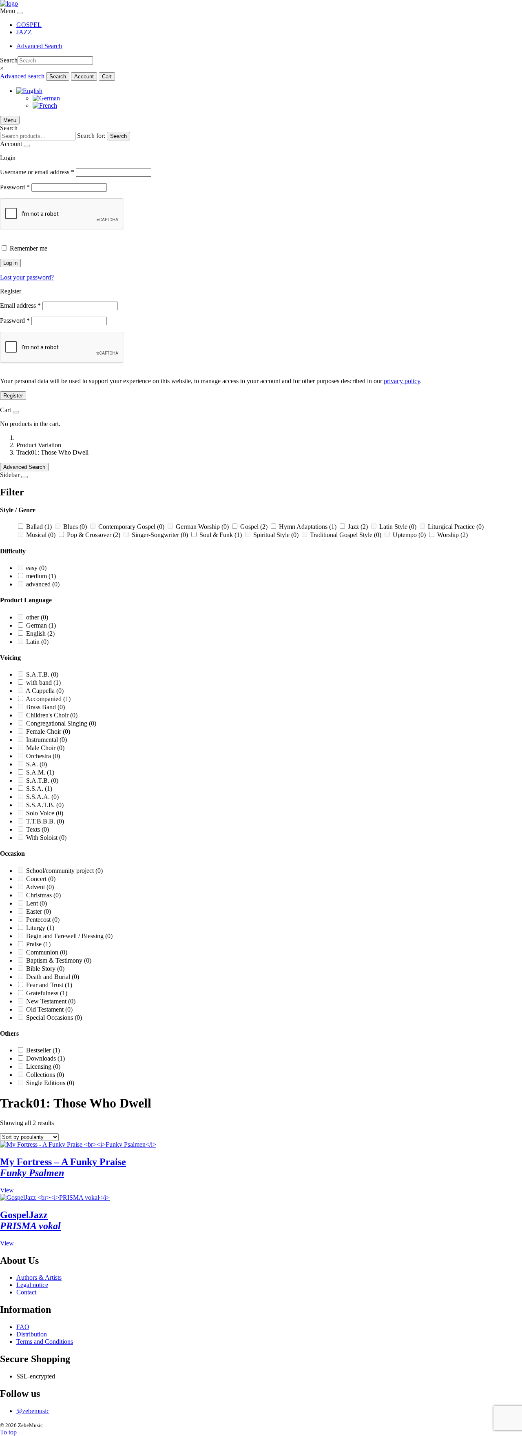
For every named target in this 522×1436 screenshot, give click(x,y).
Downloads (45, 1058)
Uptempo (409, 534)
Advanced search (22, 76)
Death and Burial (52, 976)
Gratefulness (46, 993)
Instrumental (46, 739)
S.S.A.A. (42, 796)
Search (9, 60)
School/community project (64, 870)
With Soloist (46, 837)
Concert (40, 878)
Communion (46, 952)
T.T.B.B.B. (45, 821)
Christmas (43, 895)
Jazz (358, 526)
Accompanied (48, 698)
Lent (36, 903)
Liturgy (40, 927)
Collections (45, 1074)
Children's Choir (51, 715)
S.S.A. (39, 788)
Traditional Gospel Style (345, 534)
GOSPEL (29, 24)
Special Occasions (54, 1017)
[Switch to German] (46, 98)
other (37, 617)
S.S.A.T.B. (45, 804)
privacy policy (402, 380)
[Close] (20, 13)
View (7, 1190)
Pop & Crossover (93, 534)
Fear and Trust (49, 984)
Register (13, 396)
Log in (10, 263)
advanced (43, 584)
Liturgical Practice (456, 526)
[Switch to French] (45, 105)
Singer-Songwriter (160, 534)
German (41, 625)
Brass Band (45, 707)
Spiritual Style (276, 534)
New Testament (50, 1001)
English (40, 633)
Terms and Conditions (44, 1341)
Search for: (91, 135)
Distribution (31, 1334)
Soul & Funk (220, 534)
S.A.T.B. (42, 674)
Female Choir (48, 731)
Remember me (28, 248)
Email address (20, 305)
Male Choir (45, 747)
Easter (38, 911)
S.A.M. (40, 772)
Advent (40, 886)
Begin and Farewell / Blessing (69, 935)
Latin (37, 641)
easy (36, 567)
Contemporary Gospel (131, 526)
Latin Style (397, 526)
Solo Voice (44, 813)
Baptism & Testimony (58, 960)
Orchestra (43, 755)
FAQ (22, 1326)
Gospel (254, 526)
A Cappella (45, 690)
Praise (38, 944)
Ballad (39, 526)
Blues (75, 526)
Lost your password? (27, 277)
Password (15, 187)
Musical (40, 534)
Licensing (43, 1066)
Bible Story (45, 968)
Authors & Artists (39, 1277)
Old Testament (49, 1009)
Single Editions (50, 1082)
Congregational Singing (61, 723)
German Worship (202, 526)
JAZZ (24, 32)
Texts (37, 829)
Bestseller (43, 1050)
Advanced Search (39, 45)
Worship (452, 534)
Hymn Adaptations (307, 526)
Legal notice (32, 1284)
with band (43, 682)
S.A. (36, 764)
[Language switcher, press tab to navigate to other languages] (29, 90)
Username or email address (37, 172)
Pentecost (43, 919)
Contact (26, 1292)
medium (41, 576)
